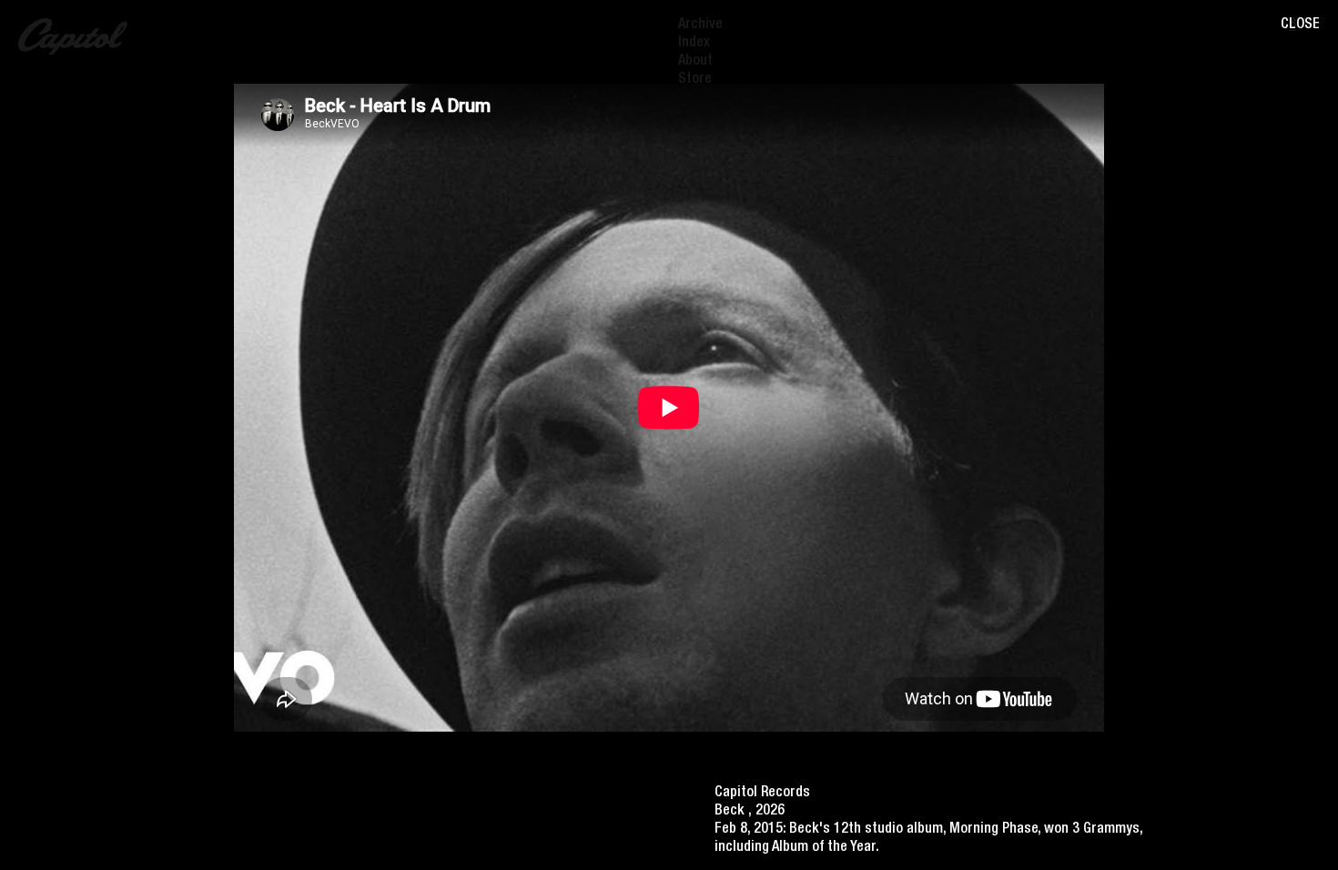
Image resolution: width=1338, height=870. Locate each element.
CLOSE (1300, 25)
